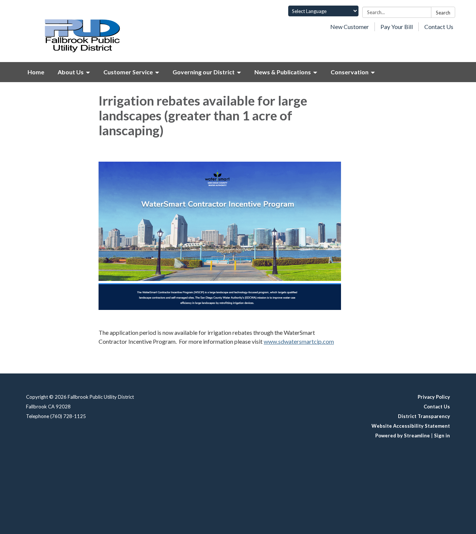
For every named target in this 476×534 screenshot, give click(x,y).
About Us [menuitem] (71, 71)
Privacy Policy (434, 397)
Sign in (442, 435)
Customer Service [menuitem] (128, 71)
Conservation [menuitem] (350, 71)
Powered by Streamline (402, 435)
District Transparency (424, 416)
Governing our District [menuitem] (204, 71)
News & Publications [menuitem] (282, 71)
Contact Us (438, 26)
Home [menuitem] (36, 71)
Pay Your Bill (396, 26)
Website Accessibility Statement (411, 426)
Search (443, 13)
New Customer (349, 26)
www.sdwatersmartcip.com (299, 341)
